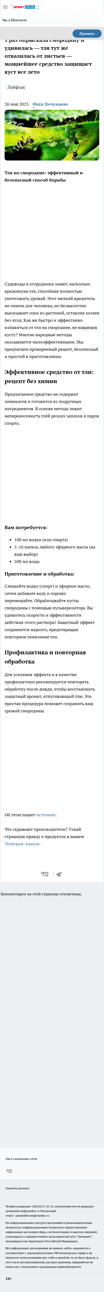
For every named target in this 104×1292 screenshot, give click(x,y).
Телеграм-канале (22, 844)
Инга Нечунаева (50, 104)
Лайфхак (16, 87)
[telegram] (60, 874)
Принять (87, 33)
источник (46, 815)
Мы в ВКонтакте (14, 20)
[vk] (45, 874)
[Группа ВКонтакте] (9, 1171)
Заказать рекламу (18, 1188)
